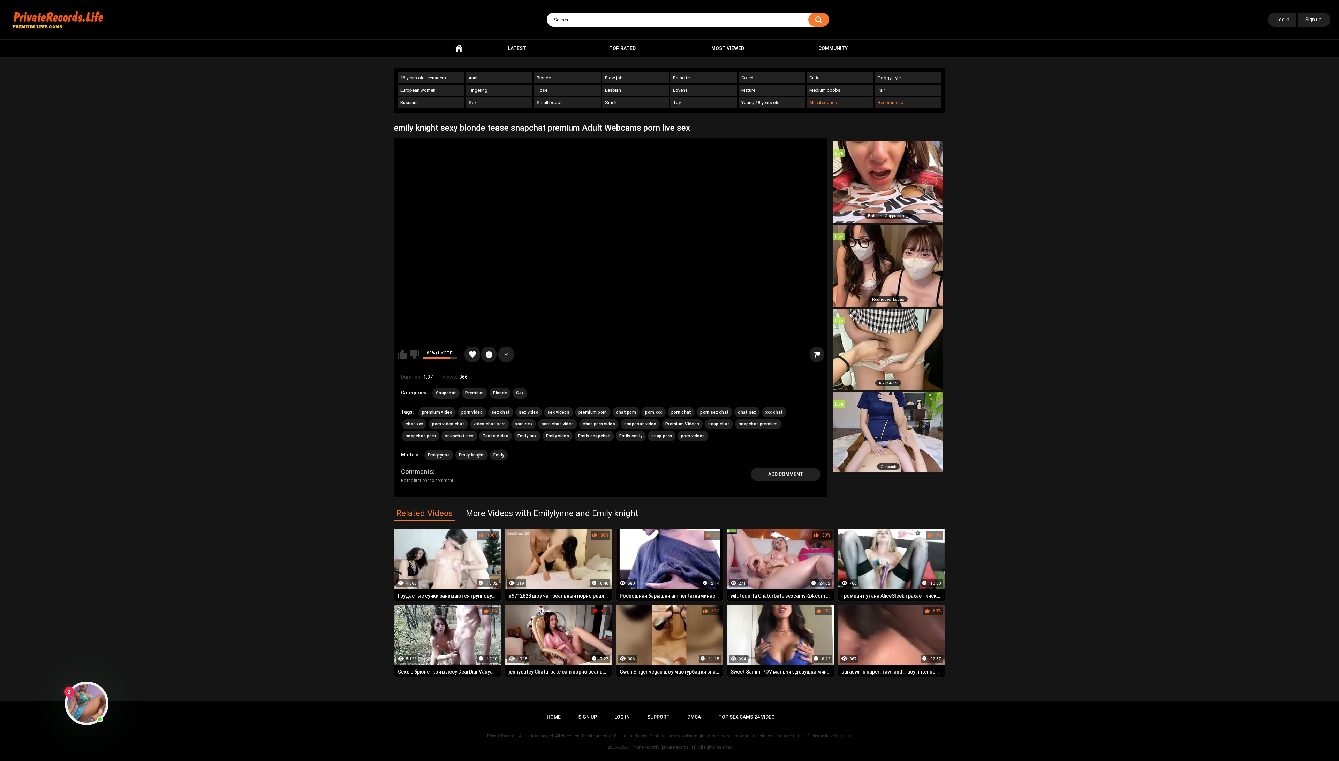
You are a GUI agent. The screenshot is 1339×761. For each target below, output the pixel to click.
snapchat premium (758, 424)
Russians (409, 102)
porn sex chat (714, 412)
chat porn (626, 412)
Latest (517, 48)
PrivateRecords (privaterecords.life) (664, 747)
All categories (823, 102)
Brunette (681, 77)
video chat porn (490, 424)
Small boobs (550, 102)
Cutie (814, 77)
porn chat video (558, 424)
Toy (677, 102)
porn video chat (448, 424)
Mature (748, 90)
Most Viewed (727, 48)
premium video (437, 412)
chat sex (747, 412)
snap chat (718, 424)
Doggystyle (889, 77)
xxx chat (774, 412)
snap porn (661, 435)
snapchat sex (459, 435)
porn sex (523, 424)
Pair (881, 90)
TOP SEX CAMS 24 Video (746, 717)
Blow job (614, 77)
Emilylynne (439, 455)
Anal (473, 77)
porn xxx (653, 412)
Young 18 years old (760, 102)
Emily (499, 455)
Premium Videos (682, 424)
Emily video (557, 435)
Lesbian (613, 90)
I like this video (402, 354)
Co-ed (747, 77)
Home (458, 48)
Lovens (680, 90)
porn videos (693, 435)
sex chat (501, 412)
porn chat (681, 412)
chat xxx (414, 424)
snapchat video (640, 424)
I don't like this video (414, 354)
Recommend (890, 102)
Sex (472, 102)
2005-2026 (617, 747)
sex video (528, 412)
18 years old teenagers (423, 77)
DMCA (694, 717)
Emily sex (527, 435)
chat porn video (599, 424)
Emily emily (630, 435)
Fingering (478, 90)
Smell (610, 102)
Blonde (544, 77)
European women (418, 90)
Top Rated (622, 48)
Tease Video (495, 435)
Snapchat (446, 393)
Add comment (785, 474)
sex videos (558, 412)
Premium (474, 393)
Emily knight (471, 455)
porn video (472, 412)
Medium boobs (824, 90)
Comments (417, 471)
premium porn (592, 412)
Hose (542, 90)
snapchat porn (421, 435)
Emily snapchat (594, 435)
